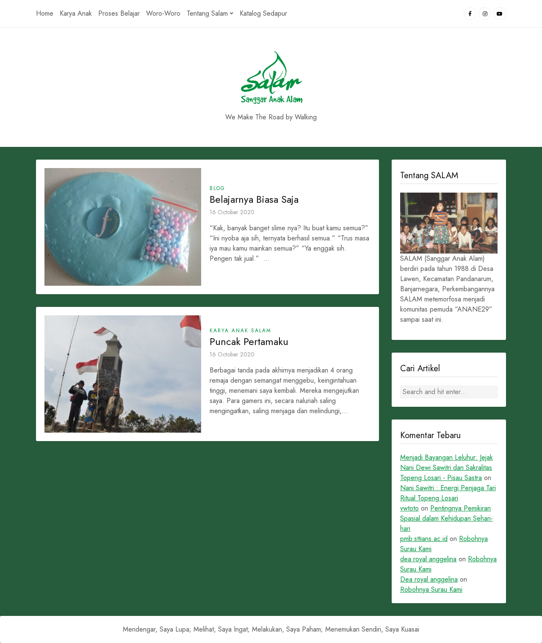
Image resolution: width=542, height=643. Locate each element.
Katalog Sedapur (263, 13)
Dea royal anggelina (429, 579)
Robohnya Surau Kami (431, 589)
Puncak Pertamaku (249, 341)
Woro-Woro (163, 13)
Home (44, 13)
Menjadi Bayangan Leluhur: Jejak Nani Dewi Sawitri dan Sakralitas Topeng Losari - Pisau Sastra (446, 468)
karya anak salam (240, 330)
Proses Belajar (119, 13)
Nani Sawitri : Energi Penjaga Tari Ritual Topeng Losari (448, 493)
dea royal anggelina (428, 559)
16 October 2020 (232, 212)
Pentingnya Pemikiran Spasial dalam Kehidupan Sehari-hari (446, 518)
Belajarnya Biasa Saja (254, 199)
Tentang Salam (207, 13)
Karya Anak (76, 13)
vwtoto (409, 508)
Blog (217, 188)
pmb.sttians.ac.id (424, 539)
